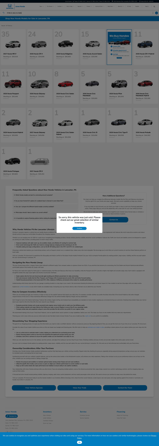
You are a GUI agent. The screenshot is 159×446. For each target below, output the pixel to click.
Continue (79, 228)
